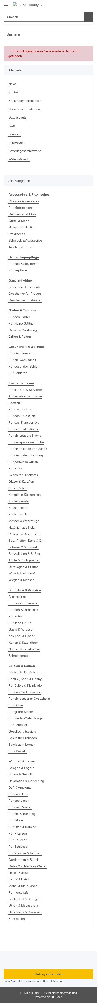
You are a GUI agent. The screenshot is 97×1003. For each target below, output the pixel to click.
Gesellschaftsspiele (22, 731)
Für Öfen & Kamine (22, 827)
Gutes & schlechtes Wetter (27, 866)
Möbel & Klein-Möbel (23, 886)
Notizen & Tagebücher (24, 649)
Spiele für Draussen (23, 738)
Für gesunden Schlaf (23, 366)
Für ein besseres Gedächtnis (29, 698)
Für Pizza (15, 468)
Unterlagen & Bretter (23, 567)
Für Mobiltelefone (21, 207)
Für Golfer (16, 705)
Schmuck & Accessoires (25, 240)
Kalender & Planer (22, 636)
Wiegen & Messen (22, 580)
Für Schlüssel (18, 846)
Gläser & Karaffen (21, 481)
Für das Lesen (19, 800)
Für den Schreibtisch (23, 610)
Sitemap (14, 134)
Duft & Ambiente (20, 787)
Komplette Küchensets (25, 494)
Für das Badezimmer (24, 264)
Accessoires (17, 596)
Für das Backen (20, 409)
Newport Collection (22, 227)
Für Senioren (18, 373)
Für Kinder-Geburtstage (26, 718)
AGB (12, 126)
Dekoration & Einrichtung (26, 781)
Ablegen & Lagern (21, 768)
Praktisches (17, 234)
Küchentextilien (19, 514)
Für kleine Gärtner (22, 323)
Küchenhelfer (18, 508)
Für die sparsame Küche (26, 442)
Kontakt (14, 92)
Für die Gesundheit (22, 360)
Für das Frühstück (22, 416)
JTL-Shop (56, 997)
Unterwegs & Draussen (25, 912)
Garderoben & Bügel (23, 859)
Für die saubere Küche (25, 435)
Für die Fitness (19, 353)
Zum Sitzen (17, 918)
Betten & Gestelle (21, 774)
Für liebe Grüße (20, 623)
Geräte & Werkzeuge (24, 330)
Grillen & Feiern (20, 336)
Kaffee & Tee (18, 488)
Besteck (14, 403)
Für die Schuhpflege (23, 814)
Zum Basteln (18, 751)
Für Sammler (18, 725)
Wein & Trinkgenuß (22, 573)
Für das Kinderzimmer (24, 692)
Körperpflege (18, 270)
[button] (75, 4)
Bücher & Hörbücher (23, 672)
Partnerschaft (18, 892)
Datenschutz (17, 117)
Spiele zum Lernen (22, 744)
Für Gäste (16, 820)
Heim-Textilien (19, 873)
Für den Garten (20, 317)
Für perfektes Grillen (23, 462)
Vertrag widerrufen (49, 974)
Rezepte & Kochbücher (25, 534)
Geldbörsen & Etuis (22, 214)
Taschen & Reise (20, 247)
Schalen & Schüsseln (24, 547)
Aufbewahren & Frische (25, 396)
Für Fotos (16, 616)
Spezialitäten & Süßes (24, 553)
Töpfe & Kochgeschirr (24, 560)
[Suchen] (88, 17)
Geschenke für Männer (25, 300)
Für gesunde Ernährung (26, 455)
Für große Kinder (21, 712)
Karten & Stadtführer (23, 642)
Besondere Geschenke (25, 287)
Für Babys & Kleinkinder (26, 685)
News (12, 84)
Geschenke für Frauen (25, 293)
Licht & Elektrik (19, 879)
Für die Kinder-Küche (24, 429)
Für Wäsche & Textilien (25, 853)
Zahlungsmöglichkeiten (25, 100)
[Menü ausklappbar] (6, 4)
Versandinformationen (24, 109)
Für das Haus (18, 794)
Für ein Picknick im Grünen (28, 449)
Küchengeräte (19, 501)
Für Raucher (18, 840)
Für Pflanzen (18, 833)
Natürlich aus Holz (22, 527)
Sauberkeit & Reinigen (24, 899)
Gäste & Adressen (21, 629)
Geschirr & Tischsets (23, 475)
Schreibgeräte (19, 655)
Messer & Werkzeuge (24, 521)
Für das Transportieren (25, 422)
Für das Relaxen (20, 807)
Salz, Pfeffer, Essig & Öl (25, 540)
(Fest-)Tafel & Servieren (26, 389)
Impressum (17, 142)
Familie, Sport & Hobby (25, 679)
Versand (58, 981)
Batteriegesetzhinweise (25, 151)
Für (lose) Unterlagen (24, 603)
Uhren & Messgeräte (23, 905)
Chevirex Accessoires (24, 201)
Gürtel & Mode (19, 221)
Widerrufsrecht (19, 159)
